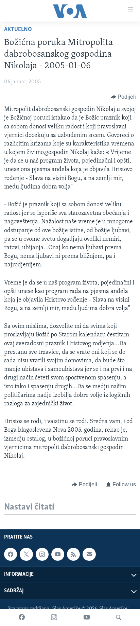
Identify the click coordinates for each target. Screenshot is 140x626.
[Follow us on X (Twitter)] (26, 554)
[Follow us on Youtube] (57, 554)
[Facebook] (21, 617)
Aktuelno (18, 30)
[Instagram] (54, 617)
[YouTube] (86, 617)
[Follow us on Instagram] (42, 554)
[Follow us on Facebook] (10, 554)
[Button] (123, 97)
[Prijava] (89, 554)
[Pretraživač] (118, 617)
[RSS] (73, 554)
